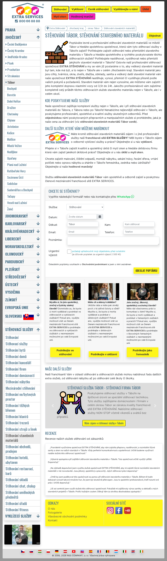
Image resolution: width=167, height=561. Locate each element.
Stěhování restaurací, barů (19, 471)
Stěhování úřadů (16, 503)
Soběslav (12, 183)
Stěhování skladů (17, 479)
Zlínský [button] (11, 299)
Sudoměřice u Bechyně (20, 189)
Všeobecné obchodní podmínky (67, 516)
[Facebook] (119, 510)
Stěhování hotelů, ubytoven (17, 460)
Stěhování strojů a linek (21, 429)
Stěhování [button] (60, 9)
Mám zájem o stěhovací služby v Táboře (103, 423)
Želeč (10, 209)
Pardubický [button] (14, 261)
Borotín (11, 94)
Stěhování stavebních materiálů (20, 438)
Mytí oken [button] (60, 16)
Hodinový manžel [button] (82, 16)
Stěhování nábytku (18, 381)
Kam (107, 224)
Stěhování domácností (20, 375)
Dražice (11, 107)
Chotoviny (12, 114)
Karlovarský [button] (15, 223)
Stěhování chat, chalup (20, 485)
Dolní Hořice (14, 101)
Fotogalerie (55, 512)
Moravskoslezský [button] (19, 246)
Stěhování (12, 337)
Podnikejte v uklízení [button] (104, 354)
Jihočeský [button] (13, 37)
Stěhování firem (16, 369)
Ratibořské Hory (16, 171)
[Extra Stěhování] (27, 10)
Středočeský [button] (15, 276)
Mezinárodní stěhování (20, 388)
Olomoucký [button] (14, 254)
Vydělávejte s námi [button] (126, 9)
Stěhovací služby (17, 343)
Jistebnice (13, 126)
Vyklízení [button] (77, 9)
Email (52, 232)
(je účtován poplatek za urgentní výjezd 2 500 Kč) (96, 254)
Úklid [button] (146, 9)
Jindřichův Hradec (17, 56)
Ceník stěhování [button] (98, 9)
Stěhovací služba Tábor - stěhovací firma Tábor (104, 387)
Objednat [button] (155, 35)
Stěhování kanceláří (18, 362)
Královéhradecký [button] (19, 231)
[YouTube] (127, 510)
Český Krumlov (15, 50)
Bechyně (12, 88)
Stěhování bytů (15, 350)
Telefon (109, 232)
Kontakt (52, 520)
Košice (10, 132)
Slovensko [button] (13, 316)
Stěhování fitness (17, 509)
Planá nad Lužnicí (16, 164)
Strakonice (13, 75)
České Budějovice (17, 44)
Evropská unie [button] (16, 307)
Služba (53, 207)
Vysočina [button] (12, 292)
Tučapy (11, 196)
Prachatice (13, 69)
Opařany (11, 158)
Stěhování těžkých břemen (18, 408)
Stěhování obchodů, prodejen (18, 449)
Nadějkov (12, 151)
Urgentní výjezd (54, 253)
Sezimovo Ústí (15, 177)
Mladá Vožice (14, 145)
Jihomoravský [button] (16, 216)
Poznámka (55, 239)
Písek (10, 63)
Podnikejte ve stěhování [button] (65, 352)
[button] (52, 405)
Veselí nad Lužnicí (17, 202)
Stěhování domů (16, 356)
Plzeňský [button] (12, 269)
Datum (53, 217)
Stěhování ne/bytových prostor (21, 396)
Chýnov (11, 120)
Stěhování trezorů (17, 422)
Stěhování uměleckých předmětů (20, 494)
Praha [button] (10, 29)
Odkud (53, 224)
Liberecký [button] (13, 238)
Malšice (11, 139)
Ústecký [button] (11, 284)
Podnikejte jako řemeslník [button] (142, 352)
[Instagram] (110, 510)
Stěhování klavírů (17, 416)
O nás (51, 508)
